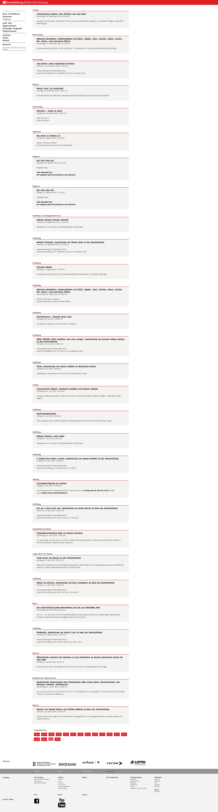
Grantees (7, 16)
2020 (80, 734)
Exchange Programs (12, 28)
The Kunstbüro (38, 781)
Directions (157, 791)
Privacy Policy (87, 771)
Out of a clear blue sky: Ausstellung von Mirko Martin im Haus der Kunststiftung (77, 508)
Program (7, 19)
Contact (7, 35)
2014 (124, 734)
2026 (37, 734)
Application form (134, 781)
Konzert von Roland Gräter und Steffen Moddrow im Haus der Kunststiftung (73, 709)
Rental (6, 40)
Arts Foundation (11, 14)
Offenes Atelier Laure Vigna (50, 436)
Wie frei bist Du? (45, 160)
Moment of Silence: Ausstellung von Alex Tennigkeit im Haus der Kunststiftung (75, 583)
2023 (59, 734)
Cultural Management (64, 786)
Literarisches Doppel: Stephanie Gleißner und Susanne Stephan (67, 389)
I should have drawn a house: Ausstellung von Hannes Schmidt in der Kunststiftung (77, 458)
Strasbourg (133, 783)
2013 (37, 739)
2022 (66, 734)
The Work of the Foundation (41, 779)
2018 (95, 734)
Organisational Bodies (40, 783)
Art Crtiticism (62, 784)
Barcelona (133, 779)
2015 (117, 734)
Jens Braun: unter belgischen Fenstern (55, 63)
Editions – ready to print (49, 111)
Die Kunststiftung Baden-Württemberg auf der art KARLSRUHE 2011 (68, 607)
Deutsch (7, 44)
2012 (44, 739)
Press (5, 38)
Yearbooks (157, 784)
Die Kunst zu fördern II (48, 136)
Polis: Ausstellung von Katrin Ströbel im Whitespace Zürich (66, 366)
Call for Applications (112, 777)
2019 (88, 734)
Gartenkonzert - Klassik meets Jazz (54, 317)
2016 (109, 734)
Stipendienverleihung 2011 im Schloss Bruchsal (60, 533)
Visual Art (60, 779)
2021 (73, 734)
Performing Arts (62, 788)
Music (59, 781)
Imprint (60, 771)
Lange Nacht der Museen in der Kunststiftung (59, 558)
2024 (51, 734)
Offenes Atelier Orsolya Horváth (52, 220)
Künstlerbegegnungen (46, 413)
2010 (57, 739)
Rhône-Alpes (133, 784)
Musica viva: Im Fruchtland (50, 88)
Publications (9, 31)
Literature (60, 783)
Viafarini (132, 786)
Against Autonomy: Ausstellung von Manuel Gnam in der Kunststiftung (70, 242)
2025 (44, 734)
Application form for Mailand (138, 788)
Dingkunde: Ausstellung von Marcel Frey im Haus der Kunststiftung (69, 632)
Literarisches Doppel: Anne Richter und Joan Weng (61, 14)
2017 (102, 734)
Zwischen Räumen (44, 267)
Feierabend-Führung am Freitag (51, 483)
